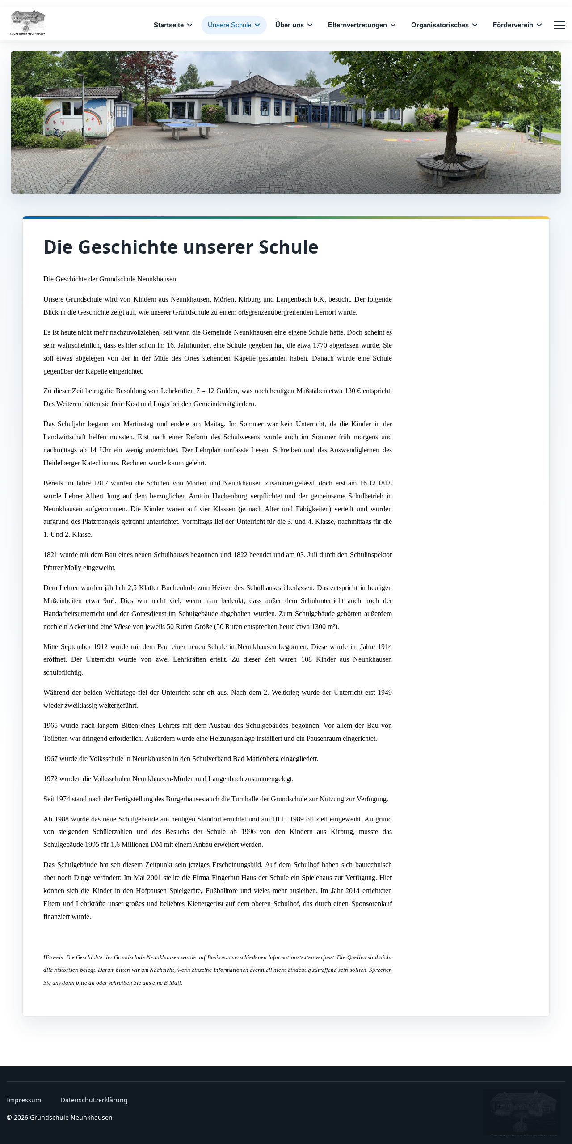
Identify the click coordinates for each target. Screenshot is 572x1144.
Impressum (24, 1100)
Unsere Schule (229, 25)
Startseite (169, 25)
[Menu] (559, 25)
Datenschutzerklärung (94, 1100)
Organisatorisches (440, 25)
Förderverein (513, 25)
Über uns (289, 25)
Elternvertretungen (357, 25)
